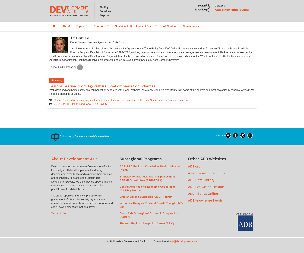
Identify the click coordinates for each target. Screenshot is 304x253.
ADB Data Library (201, 180)
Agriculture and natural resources (105, 100)
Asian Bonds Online (203, 193)
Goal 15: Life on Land (73, 104)
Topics (80, 26)
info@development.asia (183, 241)
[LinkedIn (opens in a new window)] (250, 135)
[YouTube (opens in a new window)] (228, 135)
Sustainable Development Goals (134, 26)
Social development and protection (169, 100)
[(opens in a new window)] (80, 67)
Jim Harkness (79, 38)
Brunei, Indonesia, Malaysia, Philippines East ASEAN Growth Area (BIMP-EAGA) (147, 178)
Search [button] (202, 5)
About (66, 26)
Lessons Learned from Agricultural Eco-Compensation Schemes (102, 86)
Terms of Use (58, 213)
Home (54, 26)
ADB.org (194, 166)
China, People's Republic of (69, 100)
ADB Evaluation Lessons (206, 187)
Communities (191, 26)
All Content (170, 26)
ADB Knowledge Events (232, 9)
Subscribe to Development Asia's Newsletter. (84, 136)
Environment (132, 100)
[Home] (99, 11)
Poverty (144, 100)
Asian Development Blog (206, 173)
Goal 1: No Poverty (96, 104)
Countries (100, 26)
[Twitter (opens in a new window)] (242, 135)
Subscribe (200, 9)
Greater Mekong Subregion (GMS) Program (146, 197)
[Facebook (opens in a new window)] (235, 135)
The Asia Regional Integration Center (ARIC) (147, 223)
